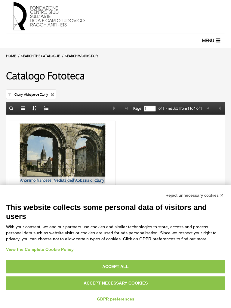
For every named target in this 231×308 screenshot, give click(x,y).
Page (136, 108)
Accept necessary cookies (116, 283)
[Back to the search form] (11, 108)
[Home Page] (115, 16)
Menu (208, 40)
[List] (23, 108)
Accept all (115, 266)
